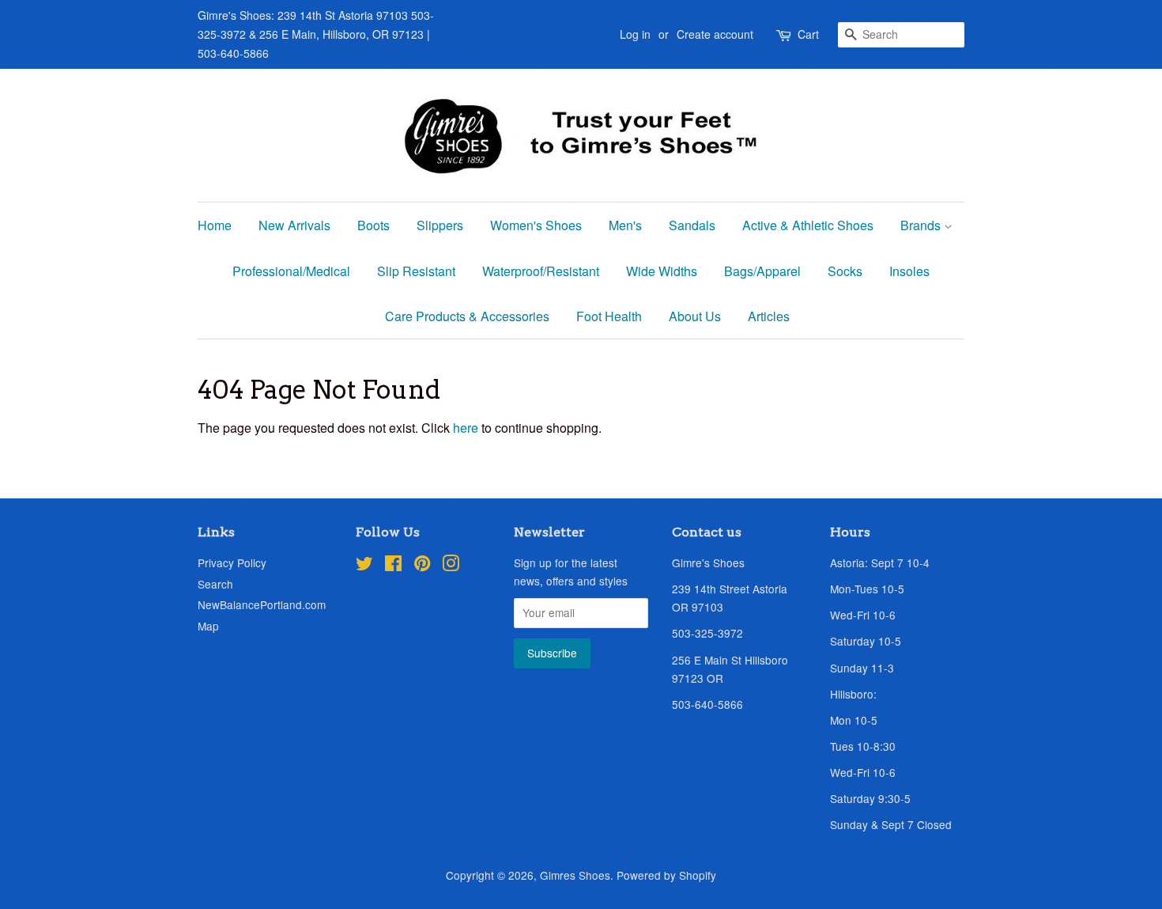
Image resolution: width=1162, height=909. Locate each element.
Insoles (909, 271)
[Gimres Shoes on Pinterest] (422, 566)
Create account (715, 34)
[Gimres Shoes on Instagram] (450, 566)
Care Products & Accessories (467, 316)
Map (208, 626)
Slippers (440, 225)
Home (215, 225)
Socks (845, 271)
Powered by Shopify (666, 875)
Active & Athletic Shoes (807, 225)
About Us (695, 316)
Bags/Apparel (762, 271)
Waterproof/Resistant (540, 271)
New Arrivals (294, 225)
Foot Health (609, 316)
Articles (769, 316)
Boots (373, 225)
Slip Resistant (416, 271)
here (465, 428)
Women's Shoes (536, 225)
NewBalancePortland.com (262, 604)
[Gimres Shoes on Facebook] (393, 566)
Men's (625, 225)
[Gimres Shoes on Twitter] (364, 566)
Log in (635, 34)
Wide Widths (661, 271)
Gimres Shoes (575, 875)
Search (215, 584)
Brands (922, 225)
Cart (808, 34)
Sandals (692, 225)
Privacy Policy (232, 562)
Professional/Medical (291, 271)
